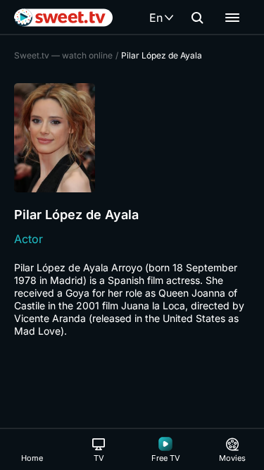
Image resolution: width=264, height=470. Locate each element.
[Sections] (232, 17)
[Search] (197, 17)
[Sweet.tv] (63, 17)
